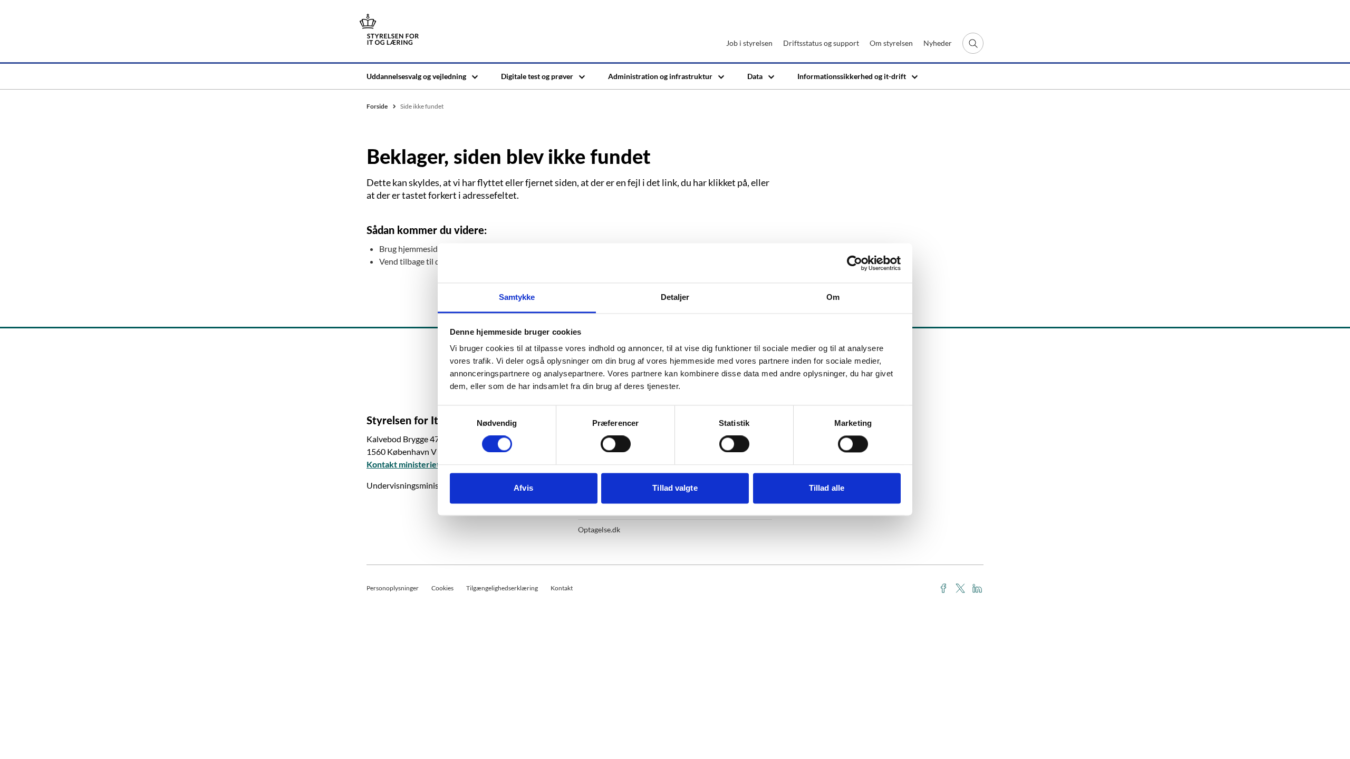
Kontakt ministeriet (403, 464)
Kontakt (562, 588)
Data (755, 76)
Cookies (442, 588)
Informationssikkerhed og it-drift (851, 76)
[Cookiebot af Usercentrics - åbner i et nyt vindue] (854, 263)
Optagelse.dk (599, 529)
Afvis (523, 487)
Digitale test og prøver (537, 76)
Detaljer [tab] (675, 297)
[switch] (616, 444)
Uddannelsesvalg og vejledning (416, 76)
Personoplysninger (393, 588)
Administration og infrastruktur (660, 76)
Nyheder (937, 42)
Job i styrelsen (749, 42)
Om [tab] (833, 297)
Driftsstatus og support (821, 42)
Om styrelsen (891, 42)
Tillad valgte (674, 487)
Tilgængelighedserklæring (502, 588)
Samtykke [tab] (517, 297)
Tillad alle (826, 487)
